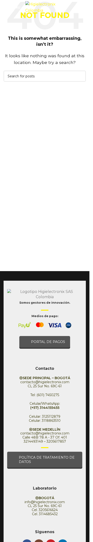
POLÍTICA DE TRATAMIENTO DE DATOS (47, 459)
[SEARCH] (80, 76)
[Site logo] (45, 7)
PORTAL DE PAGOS (48, 342)
